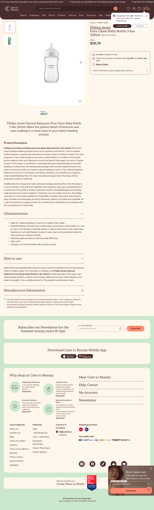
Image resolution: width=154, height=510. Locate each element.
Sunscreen (91, 15)
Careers (13, 445)
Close (146, 16)
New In (52, 15)
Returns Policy (17, 461)
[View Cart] (139, 8)
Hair (101, 15)
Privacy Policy (16, 457)
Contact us (15, 432)
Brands (23, 15)
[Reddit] (113, 464)
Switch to (122, 26)
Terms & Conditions (19, 449)
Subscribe (135, 328)
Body (81, 15)
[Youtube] (124, 464)
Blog (12, 437)
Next (81, 62)
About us (14, 428)
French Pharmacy (41, 448)
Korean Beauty (40, 452)
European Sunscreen (38, 442)
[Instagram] (82, 464)
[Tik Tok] (103, 464)
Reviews (14, 453)
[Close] (151, 468)
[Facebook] (92, 464)
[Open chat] (149, 489)
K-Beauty (62, 15)
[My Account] (134, 8)
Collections (34, 15)
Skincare (72, 15)
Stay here (140, 26)
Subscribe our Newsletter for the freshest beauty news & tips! (98, 2)
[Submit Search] (115, 8)
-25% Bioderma (40, 432)
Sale (44, 15)
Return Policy (102, 64)
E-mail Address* (86, 326)
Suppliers (14, 465)
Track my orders (17, 440)
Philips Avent (100, 27)
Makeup (109, 15)
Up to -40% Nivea (41, 437)
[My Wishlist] (129, 8)
